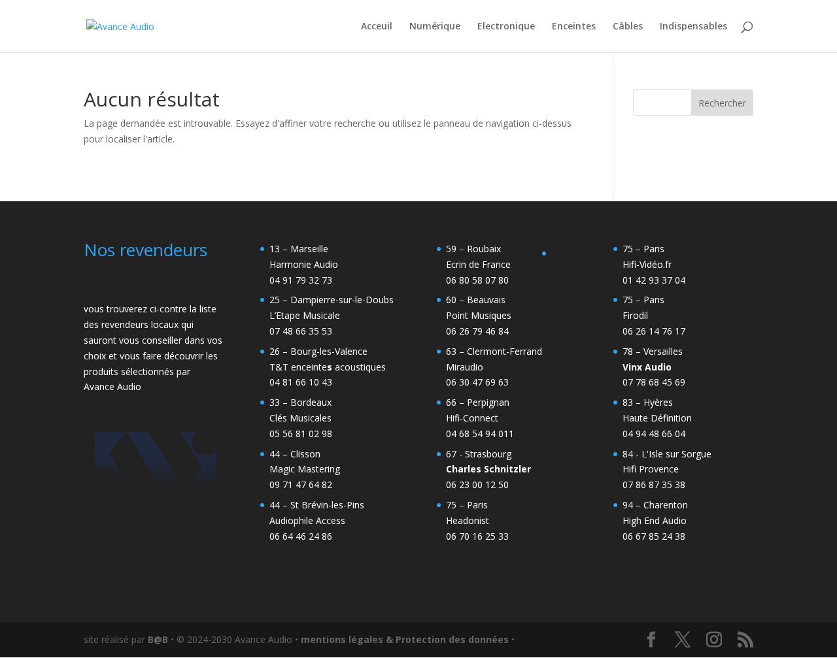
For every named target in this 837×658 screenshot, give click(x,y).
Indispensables (693, 27)
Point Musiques (478, 315)
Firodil (635, 315)
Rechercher (722, 103)
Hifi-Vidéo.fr (647, 264)
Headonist (467, 520)
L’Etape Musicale (304, 315)
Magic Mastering (304, 469)
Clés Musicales (300, 418)
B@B (158, 639)
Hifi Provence (651, 469)
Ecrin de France (478, 264)
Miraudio (464, 367)
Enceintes (574, 27)
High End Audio (655, 520)
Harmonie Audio (303, 264)
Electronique (506, 27)
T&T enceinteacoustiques (327, 367)
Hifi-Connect (472, 418)
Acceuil (376, 27)
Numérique (434, 27)
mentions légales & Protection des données (405, 639)
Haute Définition (657, 418)
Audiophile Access (307, 520)
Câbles (628, 27)
